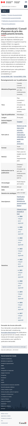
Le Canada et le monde (6, 396)
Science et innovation (6, 401)
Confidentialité (4, 423)
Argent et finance (5, 399)
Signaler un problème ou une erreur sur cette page (14, 346)
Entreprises (3, 375)
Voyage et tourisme (5, 373)
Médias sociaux (4, 413)
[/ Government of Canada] (10, 2)
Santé (2, 380)
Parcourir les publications (8, 24)
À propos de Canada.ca (6, 418)
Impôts (2, 382)
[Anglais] (19, 122)
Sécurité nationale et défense (7, 387)
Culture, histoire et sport (6, 389)
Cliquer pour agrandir (20, 220)
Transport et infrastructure (7, 394)
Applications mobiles (6, 416)
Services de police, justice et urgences (9, 392)
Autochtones (4, 403)
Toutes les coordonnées (6, 358)
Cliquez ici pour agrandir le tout (22, 211)
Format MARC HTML (19, 76)
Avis (2, 420)
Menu (6, 11)
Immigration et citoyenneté (7, 370)
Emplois (3, 368)
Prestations (3, 377)
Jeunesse (3, 408)
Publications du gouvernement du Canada (13, 21)
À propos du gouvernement (15, 15)
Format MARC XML (7, 76)
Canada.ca (3, 15)
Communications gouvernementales (11, 18)
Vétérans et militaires (6, 406)
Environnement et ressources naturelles (10, 384)
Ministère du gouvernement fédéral (21, 203)
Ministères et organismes (7, 361)
